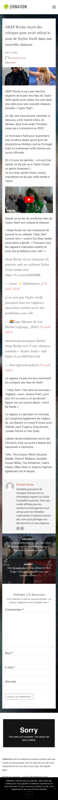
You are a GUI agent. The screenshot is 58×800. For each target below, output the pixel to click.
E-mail (10, 667)
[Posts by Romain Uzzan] (7, 58)
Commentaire (14, 609)
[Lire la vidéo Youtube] (29, 199)
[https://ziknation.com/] (22, 528)
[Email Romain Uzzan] (18, 528)
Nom (9, 653)
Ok (29, 794)
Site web (10, 681)
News (13, 63)
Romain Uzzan (19, 58)
